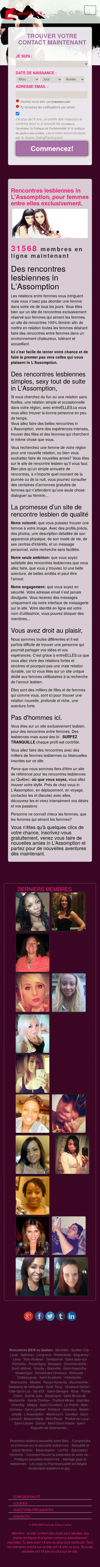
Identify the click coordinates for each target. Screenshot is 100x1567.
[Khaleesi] (68, 992)
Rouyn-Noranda (55, 1382)
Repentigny (37, 1363)
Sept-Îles (83, 1400)
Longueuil (44, 1354)
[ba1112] (32, 1154)
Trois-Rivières (33, 1359)
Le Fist (63, 1450)
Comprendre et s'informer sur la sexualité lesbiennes (50, 1442)
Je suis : (24, 56)
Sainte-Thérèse (38, 1400)
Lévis (17, 1359)
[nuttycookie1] (71, 1276)
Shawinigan (24, 1372)
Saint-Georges (57, 1391)
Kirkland (54, 1409)
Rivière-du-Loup (77, 1418)
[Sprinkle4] (68, 911)
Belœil (84, 1409)
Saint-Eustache (50, 1377)
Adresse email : (32, 86)
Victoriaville (72, 1377)
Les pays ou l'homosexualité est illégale (58, 1463)
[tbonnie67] (68, 1235)
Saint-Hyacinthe (74, 1368)
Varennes (70, 1409)
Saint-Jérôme (21, 1368)
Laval (14, 1354)
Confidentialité (26, 1497)
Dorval (40, 1423)
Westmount (54, 1414)
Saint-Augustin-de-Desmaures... (58, 1425)
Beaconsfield (33, 1418)
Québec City (80, 1349)
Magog (32, 1404)
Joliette (16, 1414)
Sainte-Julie (33, 1395)
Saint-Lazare (23, 1423)
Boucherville (79, 1382)
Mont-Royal (54, 1418)
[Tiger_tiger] (32, 911)
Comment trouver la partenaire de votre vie (57, 1454)
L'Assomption (34, 1414)
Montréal (61, 1349)
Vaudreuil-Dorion (77, 1386)
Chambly (18, 1404)
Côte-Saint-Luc (19, 1391)
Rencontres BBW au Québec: (31, 1349)
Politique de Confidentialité (50, 128)
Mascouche (18, 1382)
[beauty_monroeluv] (72, 1154)
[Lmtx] (32, 952)
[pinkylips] (32, 1073)
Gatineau (27, 1354)
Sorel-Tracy (54, 1386)
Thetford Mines (63, 1400)
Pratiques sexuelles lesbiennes (36, 1459)
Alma (74, 1391)
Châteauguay (27, 1377)
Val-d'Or (39, 1391)
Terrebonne (54, 1359)
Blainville (54, 1368)
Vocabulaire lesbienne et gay (49, 1468)
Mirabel (35, 1382)
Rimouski (76, 1372)
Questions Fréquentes (33, 1510)
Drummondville (75, 1363)
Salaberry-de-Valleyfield (26, 1386)
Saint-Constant (51, 1404)
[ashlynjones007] (32, 1276)
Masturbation (45, 1450)
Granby (39, 1368)
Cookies (20, 1503)
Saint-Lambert (35, 1409)
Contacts (21, 1516)
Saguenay (81, 1354)
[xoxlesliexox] (32, 1235)
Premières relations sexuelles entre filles (39, 1440)
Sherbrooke (62, 1354)
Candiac (71, 1414)
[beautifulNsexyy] (68, 1113)
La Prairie (71, 1404)
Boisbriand (53, 1395)
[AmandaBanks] (32, 1033)
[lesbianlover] (32, 992)
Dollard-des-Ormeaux (51, 1372)
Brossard (54, 1363)
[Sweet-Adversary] (32, 1195)
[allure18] (32, 1113)
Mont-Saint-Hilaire (61, 1423)
